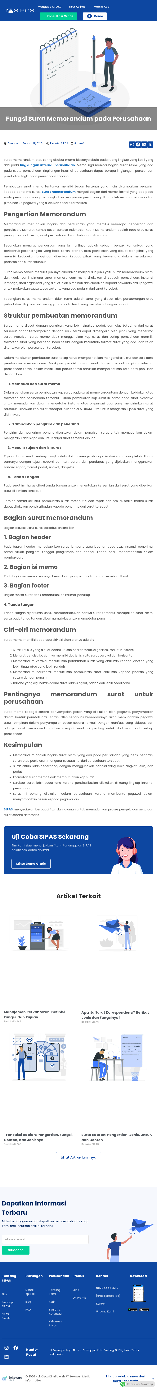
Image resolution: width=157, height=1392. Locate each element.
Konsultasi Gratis (60, 16)
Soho (76, 1290)
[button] (132, 144)
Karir (52, 1302)
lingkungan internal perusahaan (47, 165)
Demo (98, 16)
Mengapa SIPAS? (49, 7)
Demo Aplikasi (30, 1292)
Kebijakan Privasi (55, 1323)
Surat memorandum (59, 192)
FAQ (28, 1309)
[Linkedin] (6, 1357)
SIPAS (8, 809)
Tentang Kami (55, 1292)
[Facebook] (15, 1347)
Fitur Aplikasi (77, 7)
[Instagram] (6, 1347)
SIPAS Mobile (6, 1316)
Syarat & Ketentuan (56, 1312)
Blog (28, 1302)
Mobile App (102, 7)
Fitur (5, 1294)
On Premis (79, 1298)
